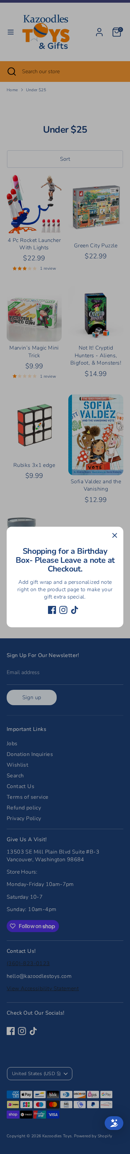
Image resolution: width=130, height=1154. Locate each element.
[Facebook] (52, 610)
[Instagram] (63, 610)
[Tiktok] (75, 610)
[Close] (114, 535)
